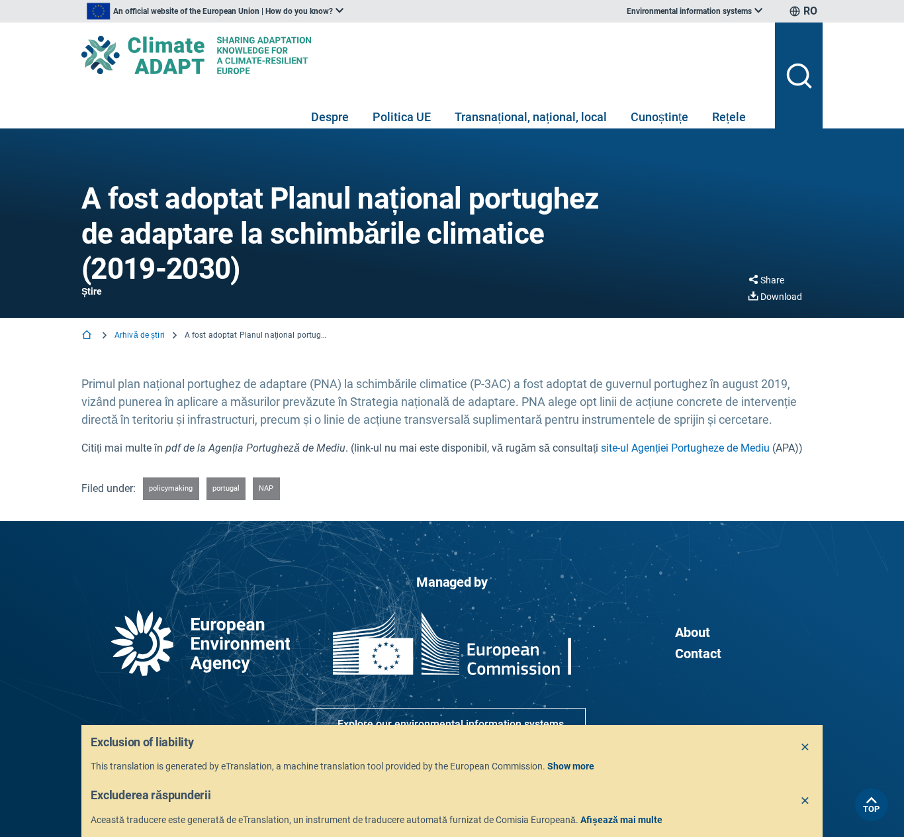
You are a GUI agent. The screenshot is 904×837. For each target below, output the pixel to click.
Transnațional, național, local (531, 117)
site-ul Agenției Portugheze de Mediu (685, 448)
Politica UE (402, 117)
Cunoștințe (659, 117)
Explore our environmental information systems (451, 724)
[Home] (88, 336)
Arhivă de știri (139, 335)
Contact (698, 654)
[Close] (805, 747)
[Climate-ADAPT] (422, 55)
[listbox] (215, 11)
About (692, 632)
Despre (330, 117)
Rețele (729, 117)
